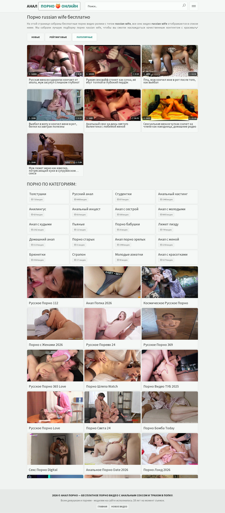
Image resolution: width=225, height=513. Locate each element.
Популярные (84, 37)
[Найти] (184, 5)
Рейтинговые (58, 37)
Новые (35, 37)
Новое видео (119, 506)
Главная (102, 506)
